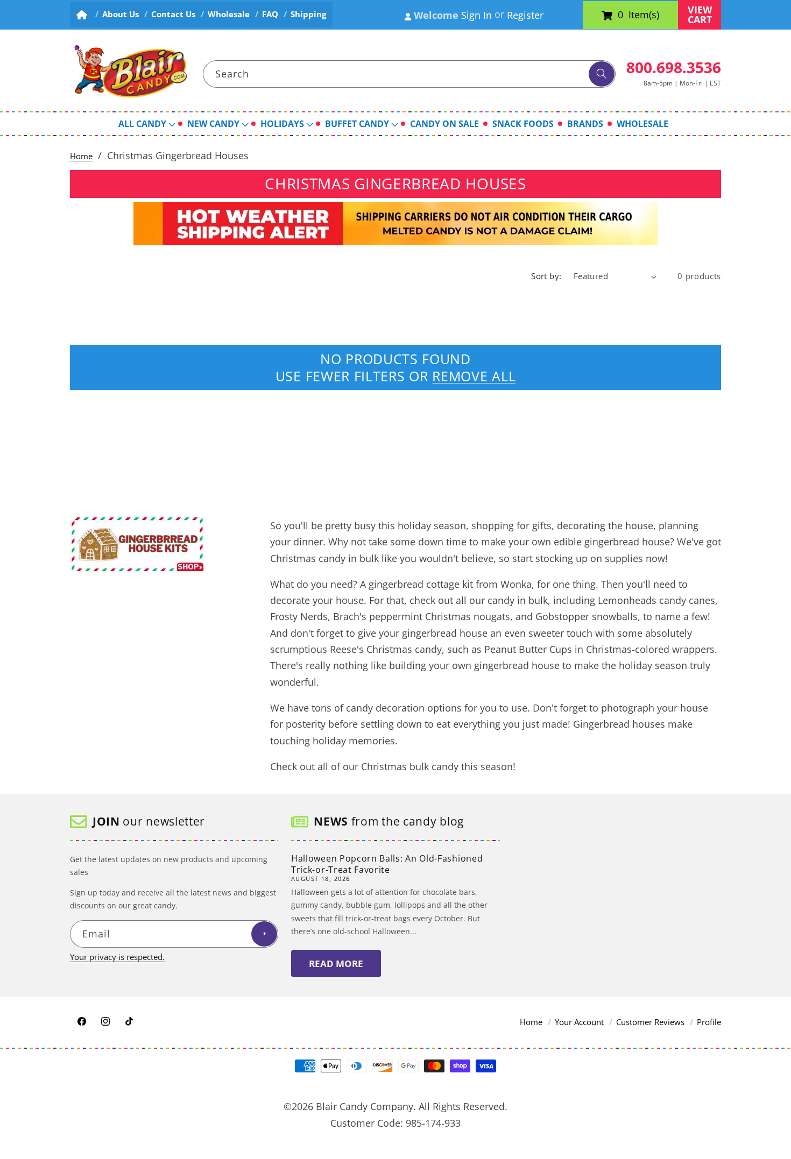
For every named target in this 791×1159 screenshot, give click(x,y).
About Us (120, 14)
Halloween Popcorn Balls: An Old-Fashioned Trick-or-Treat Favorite (387, 864)
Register (525, 15)
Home (81, 156)
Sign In (476, 15)
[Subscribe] (264, 934)
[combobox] (409, 74)
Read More (336, 963)
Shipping (308, 14)
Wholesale (229, 14)
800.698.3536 (673, 67)
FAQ (270, 14)
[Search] (602, 74)
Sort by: (546, 276)
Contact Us (173, 14)
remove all (473, 376)
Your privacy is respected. (117, 957)
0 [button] (620, 15)
